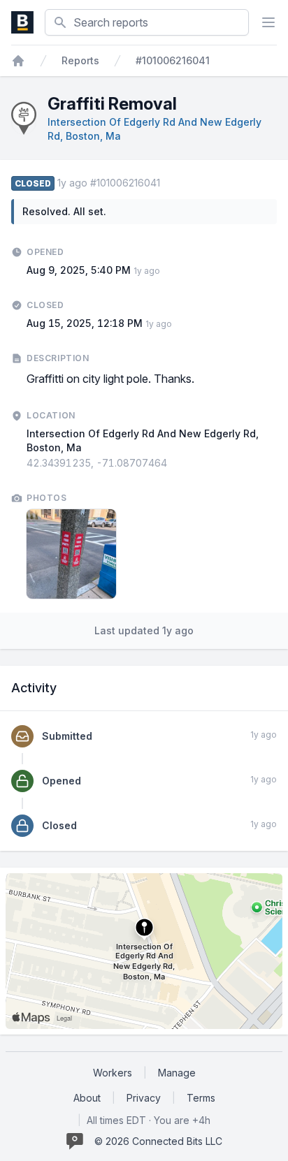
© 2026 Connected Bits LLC (158, 1141)
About (87, 1098)
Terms (201, 1098)
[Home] (18, 61)
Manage (177, 1073)
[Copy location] (174, 463)
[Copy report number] (167, 183)
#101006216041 (173, 60)
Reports (80, 60)
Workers (112, 1073)
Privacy (144, 1098)
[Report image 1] (71, 554)
